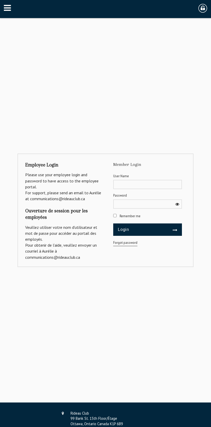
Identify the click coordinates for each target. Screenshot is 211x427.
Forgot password (125, 242)
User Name (121, 176)
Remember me (130, 216)
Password (120, 195)
